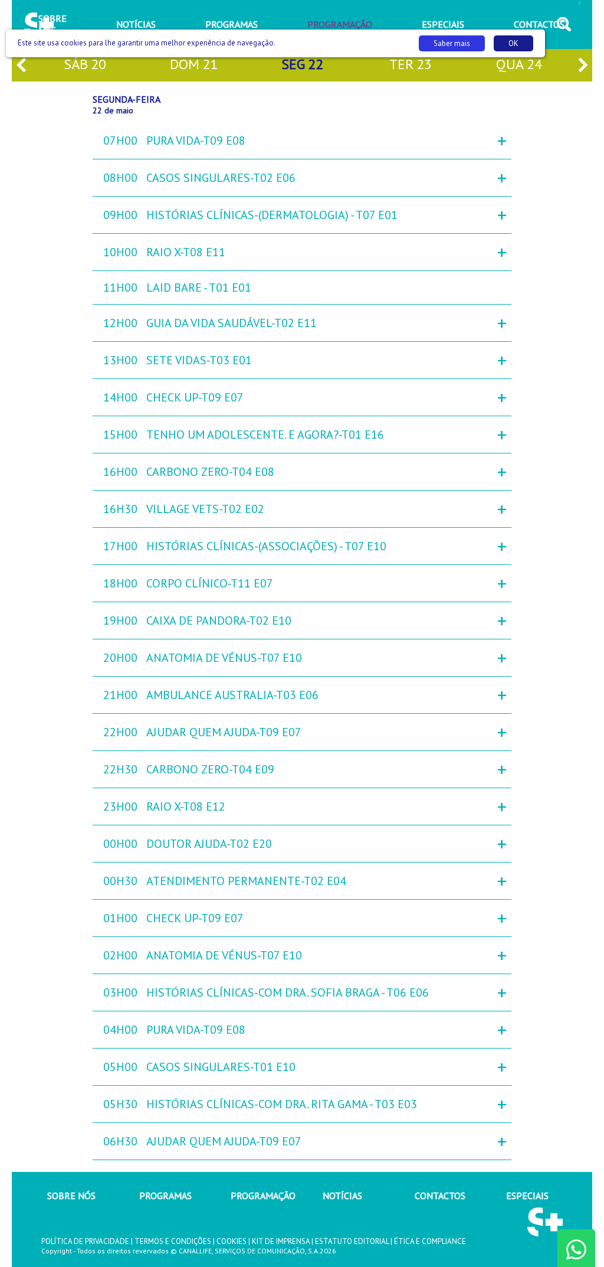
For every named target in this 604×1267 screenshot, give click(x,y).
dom (194, 64)
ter (410, 64)
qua (519, 64)
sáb (85, 64)
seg (302, 64)
